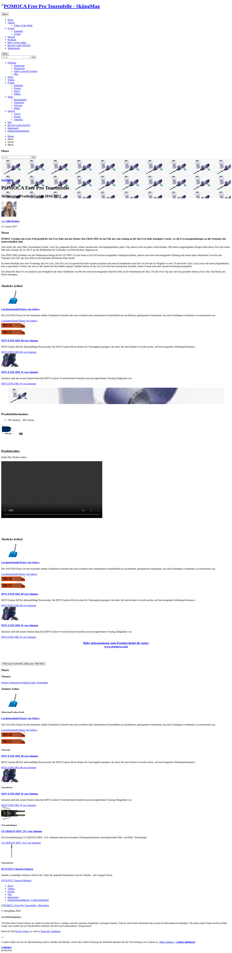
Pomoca (5, 682)
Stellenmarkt (14, 48)
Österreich (19, 102)
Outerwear (19, 65)
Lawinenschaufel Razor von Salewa (20, 309)
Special (11, 37)
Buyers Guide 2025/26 (19, 45)
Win (10, 122)
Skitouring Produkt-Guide (23, 682)
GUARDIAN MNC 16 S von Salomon (21, 831)
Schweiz (18, 105)
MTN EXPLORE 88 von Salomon (19, 340)
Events (11, 28)
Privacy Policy (22, 931)
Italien (17, 108)
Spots (10, 96)
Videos (11, 22)
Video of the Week (23, 25)
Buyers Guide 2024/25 (19, 125)
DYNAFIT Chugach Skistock (17, 869)
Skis (16, 74)
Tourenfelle (7, 180)
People (17, 116)
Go (33, 57)
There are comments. (24, 664)
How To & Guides (17, 42)
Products (12, 39)
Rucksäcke (19, 68)
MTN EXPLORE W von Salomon (19, 372)
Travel (17, 113)
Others (17, 94)
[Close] (2, 937)
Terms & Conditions (50, 931)
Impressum (13, 128)
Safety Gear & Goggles (25, 71)
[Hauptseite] (50, 6)
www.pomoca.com (116, 646)
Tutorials (18, 119)
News (10, 19)
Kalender (18, 31)
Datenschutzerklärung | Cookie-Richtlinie (28, 900)
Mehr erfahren (166, 942)
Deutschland (20, 99)
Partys (17, 91)
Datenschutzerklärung (18, 131)
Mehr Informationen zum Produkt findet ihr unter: (116, 643)
